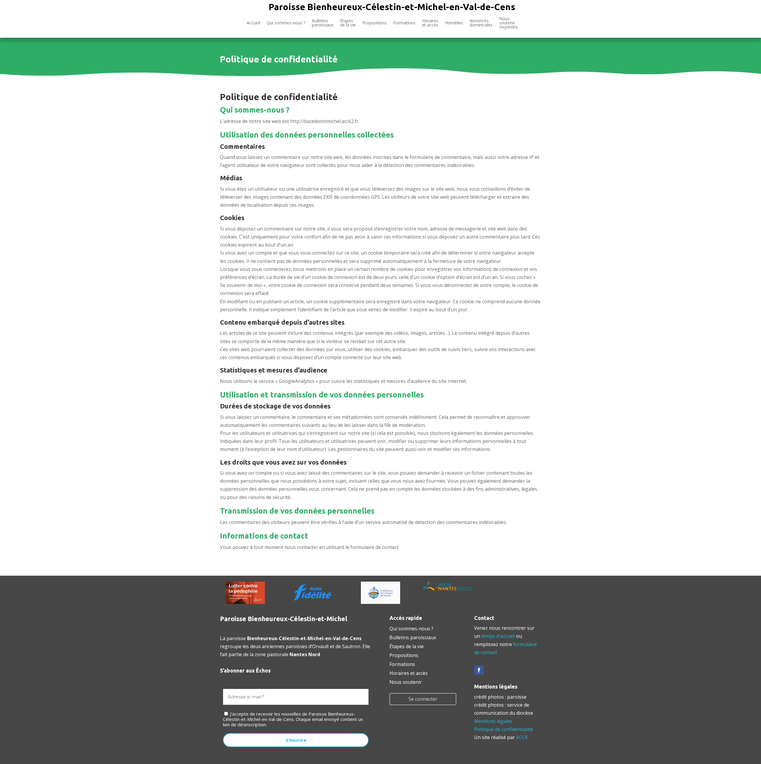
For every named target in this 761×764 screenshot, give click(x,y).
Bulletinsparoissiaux (323, 23)
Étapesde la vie (348, 23)
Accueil (253, 23)
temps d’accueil (498, 636)
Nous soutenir (405, 681)
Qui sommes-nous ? (286, 23)
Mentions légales (493, 721)
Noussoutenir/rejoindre (508, 23)
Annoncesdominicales (481, 23)
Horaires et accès (430, 23)
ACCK (522, 737)
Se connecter (422, 699)
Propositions (374, 23)
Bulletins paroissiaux (412, 637)
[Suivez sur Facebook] (479, 670)
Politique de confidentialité (503, 729)
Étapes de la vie (406, 645)
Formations (404, 23)
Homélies (454, 23)
